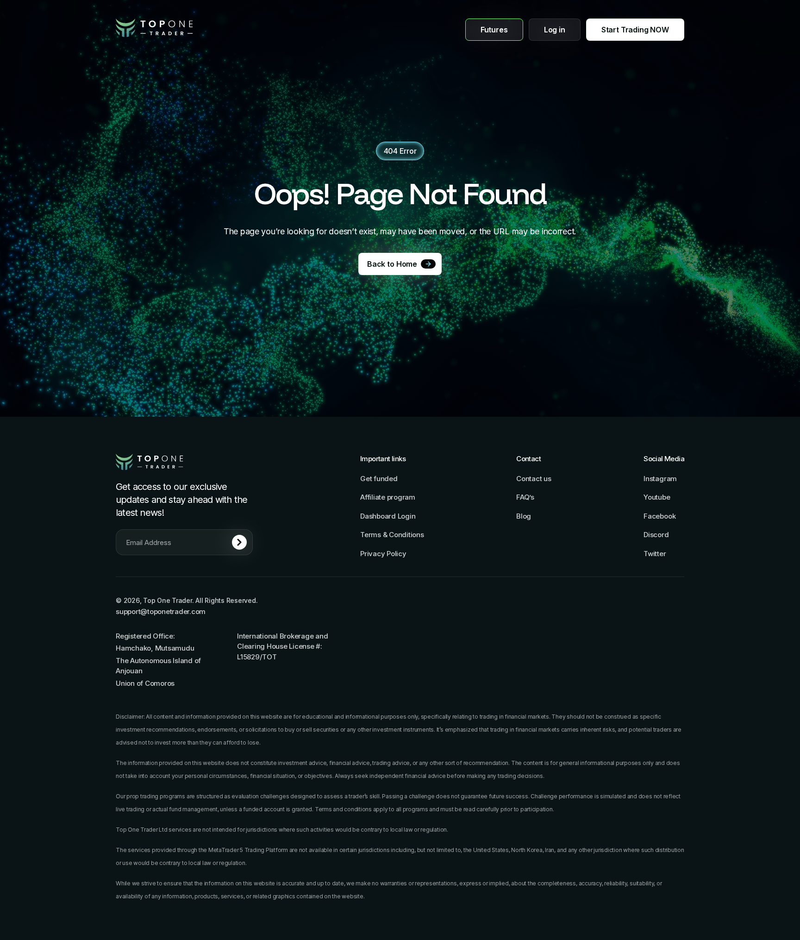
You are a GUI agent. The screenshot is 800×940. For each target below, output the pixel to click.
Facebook (659, 516)
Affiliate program (387, 497)
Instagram (660, 478)
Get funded (379, 478)
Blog (523, 516)
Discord (656, 534)
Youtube (657, 497)
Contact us (533, 478)
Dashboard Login (387, 516)
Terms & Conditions (392, 534)
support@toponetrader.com (161, 611)
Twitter (655, 553)
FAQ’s (525, 497)
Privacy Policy (383, 553)
